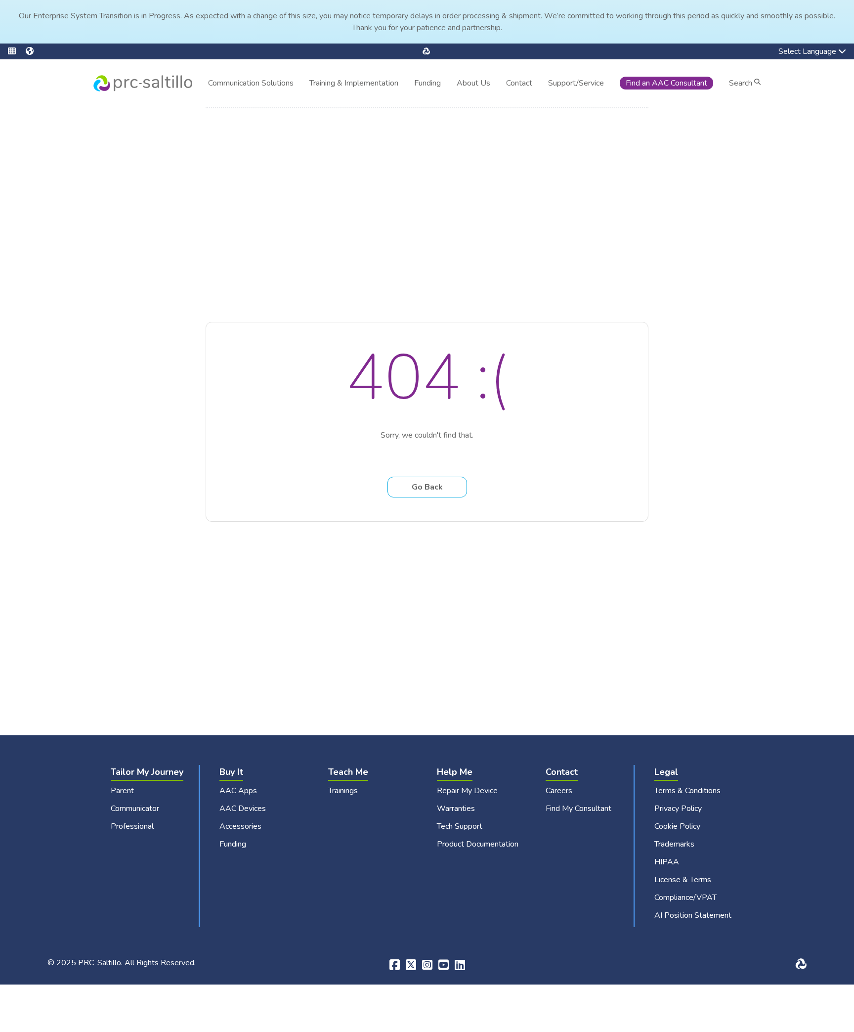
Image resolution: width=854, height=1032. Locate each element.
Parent (122, 790)
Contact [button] (519, 84)
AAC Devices (242, 808)
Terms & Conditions (687, 790)
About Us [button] (473, 84)
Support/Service (576, 83)
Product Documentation (477, 844)
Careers (559, 790)
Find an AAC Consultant (666, 83)
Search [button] (741, 83)
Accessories (240, 826)
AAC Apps (238, 790)
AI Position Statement (692, 915)
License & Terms (682, 879)
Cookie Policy (677, 826)
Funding (427, 83)
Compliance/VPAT (685, 897)
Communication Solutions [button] (251, 84)
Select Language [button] (800, 52)
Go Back (427, 487)
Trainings (343, 790)
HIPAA (666, 861)
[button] (17, 51)
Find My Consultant (578, 808)
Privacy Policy (678, 808)
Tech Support (459, 826)
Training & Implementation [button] (353, 84)
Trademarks (674, 844)
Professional (132, 826)
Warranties (456, 808)
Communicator (135, 808)
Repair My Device (467, 790)
